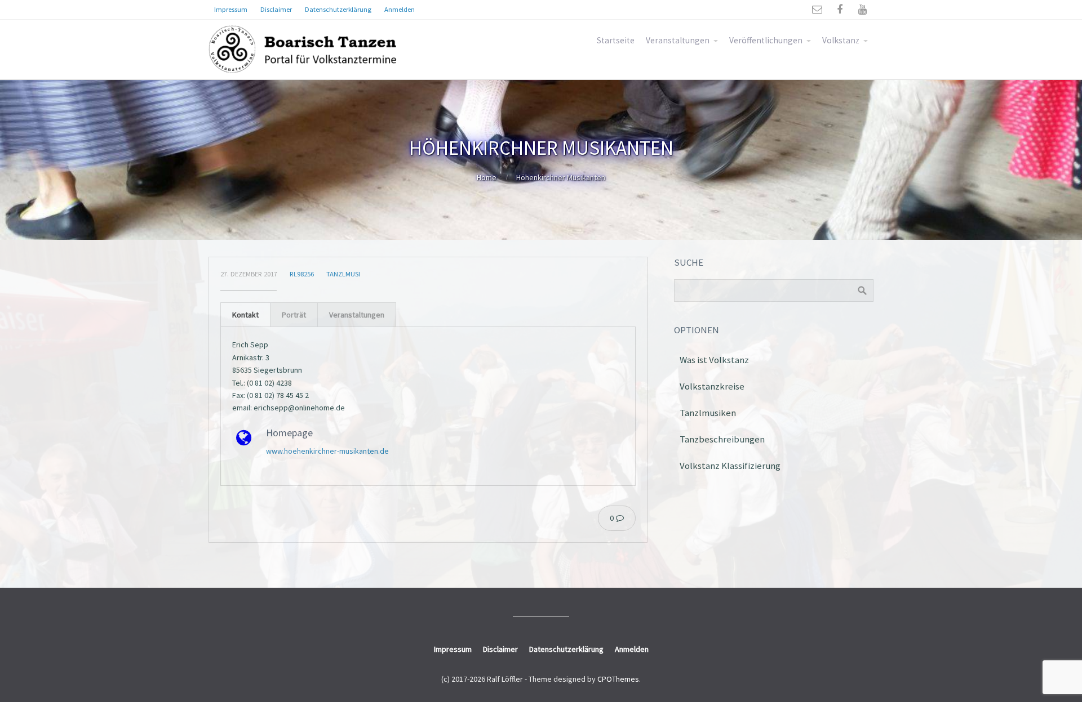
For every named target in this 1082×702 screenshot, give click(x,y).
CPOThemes (618, 679)
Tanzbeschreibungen (722, 439)
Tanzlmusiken (708, 412)
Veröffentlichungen (765, 40)
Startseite (616, 40)
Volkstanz (840, 40)
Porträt (294, 315)
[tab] (245, 314)
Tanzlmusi (343, 274)
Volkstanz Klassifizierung (730, 465)
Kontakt (245, 315)
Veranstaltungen (677, 40)
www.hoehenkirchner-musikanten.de (327, 451)
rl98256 (302, 274)
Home (486, 177)
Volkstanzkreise (712, 386)
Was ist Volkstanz (714, 360)
